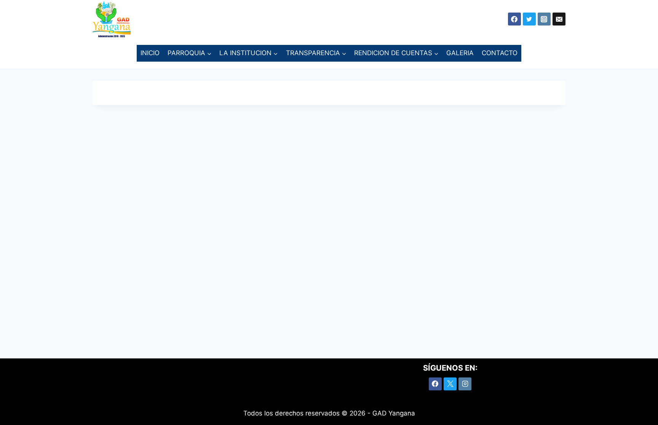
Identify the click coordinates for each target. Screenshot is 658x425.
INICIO (150, 53)
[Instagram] (544, 19)
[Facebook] (435, 383)
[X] (450, 383)
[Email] (559, 19)
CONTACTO (499, 53)
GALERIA (460, 53)
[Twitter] (529, 19)
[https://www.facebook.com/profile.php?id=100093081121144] (514, 19)
